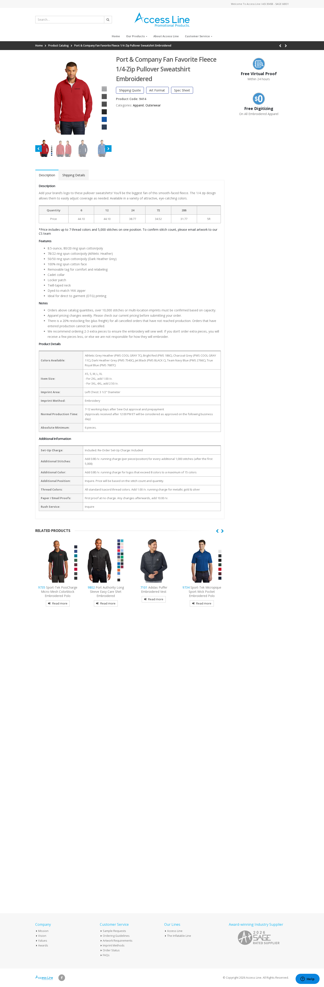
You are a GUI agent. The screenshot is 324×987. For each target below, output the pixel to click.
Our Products (135, 36)
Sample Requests (114, 931)
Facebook (61, 977)
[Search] (108, 19)
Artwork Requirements (117, 940)
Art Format (157, 90)
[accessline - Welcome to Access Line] (162, 19)
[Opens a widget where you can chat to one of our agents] (307, 979)
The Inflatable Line (179, 936)
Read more (59, 603)
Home (116, 36)
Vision (42, 936)
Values (42, 940)
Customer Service (197, 36)
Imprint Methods (114, 945)
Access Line (174, 931)
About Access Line (166, 36)
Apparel (138, 105)
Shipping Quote (130, 90)
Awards (43, 945)
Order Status (111, 950)
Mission (43, 931)
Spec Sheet (182, 90)
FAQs (106, 955)
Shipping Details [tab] (73, 175)
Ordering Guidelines (116, 936)
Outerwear (153, 105)
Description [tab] (47, 175)
